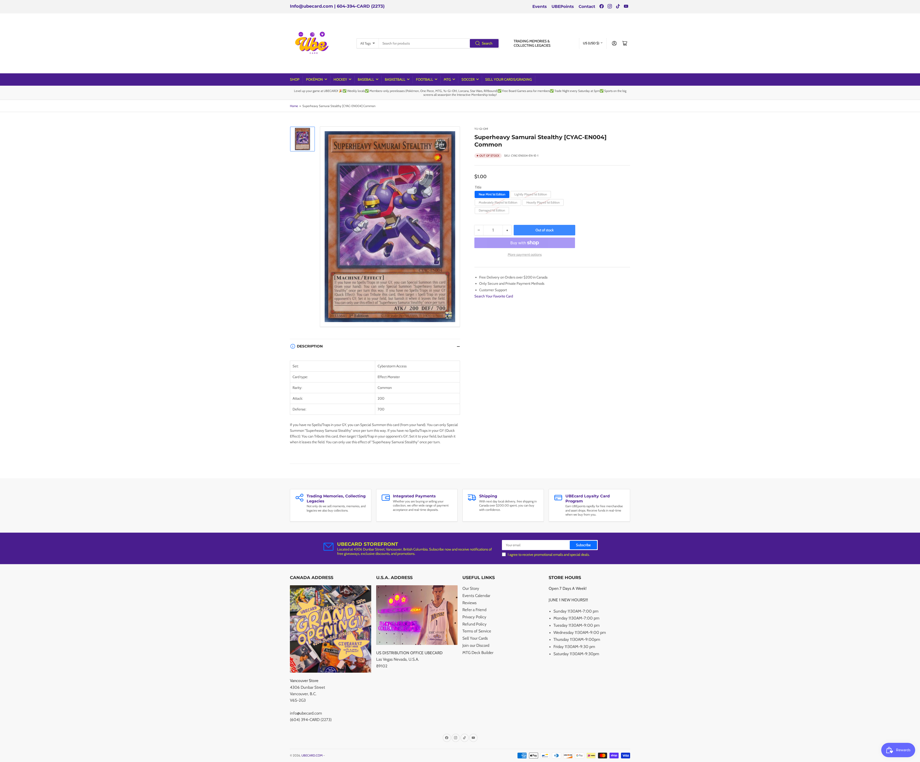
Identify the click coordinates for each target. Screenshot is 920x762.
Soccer (468, 79)
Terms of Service (476, 631)
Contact (587, 6)
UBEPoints (563, 6)
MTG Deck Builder (477, 652)
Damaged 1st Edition (492, 210)
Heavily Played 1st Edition (543, 202)
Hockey (340, 79)
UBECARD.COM (312, 755)
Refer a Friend (474, 609)
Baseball (366, 79)
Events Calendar (476, 595)
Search (487, 43)
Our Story (470, 588)
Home (294, 106)
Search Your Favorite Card (493, 296)
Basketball (395, 79)
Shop (294, 79)
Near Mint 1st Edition (492, 194)
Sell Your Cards (475, 638)
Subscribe (583, 545)
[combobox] (439, 43)
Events (539, 6)
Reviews (469, 602)
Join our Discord (475, 645)
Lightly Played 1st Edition (530, 194)
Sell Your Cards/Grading (508, 79)
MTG (447, 79)
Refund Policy (474, 624)
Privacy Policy (474, 616)
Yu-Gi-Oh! (481, 129)
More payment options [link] (525, 254)
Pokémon (314, 79)
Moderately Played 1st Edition (498, 202)
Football (424, 79)
